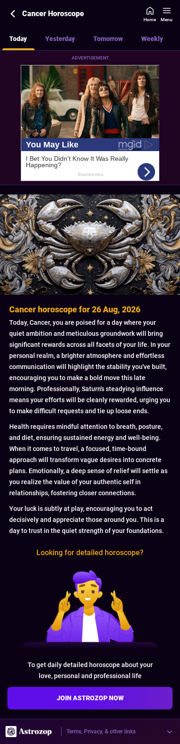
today (18, 38)
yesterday (60, 38)
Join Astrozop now (90, 698)
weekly (152, 38)
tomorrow (108, 38)
